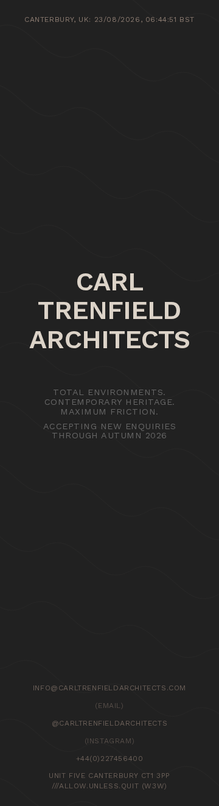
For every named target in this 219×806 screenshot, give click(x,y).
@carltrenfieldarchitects (109, 723)
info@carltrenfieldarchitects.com (109, 688)
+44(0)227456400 (110, 758)
